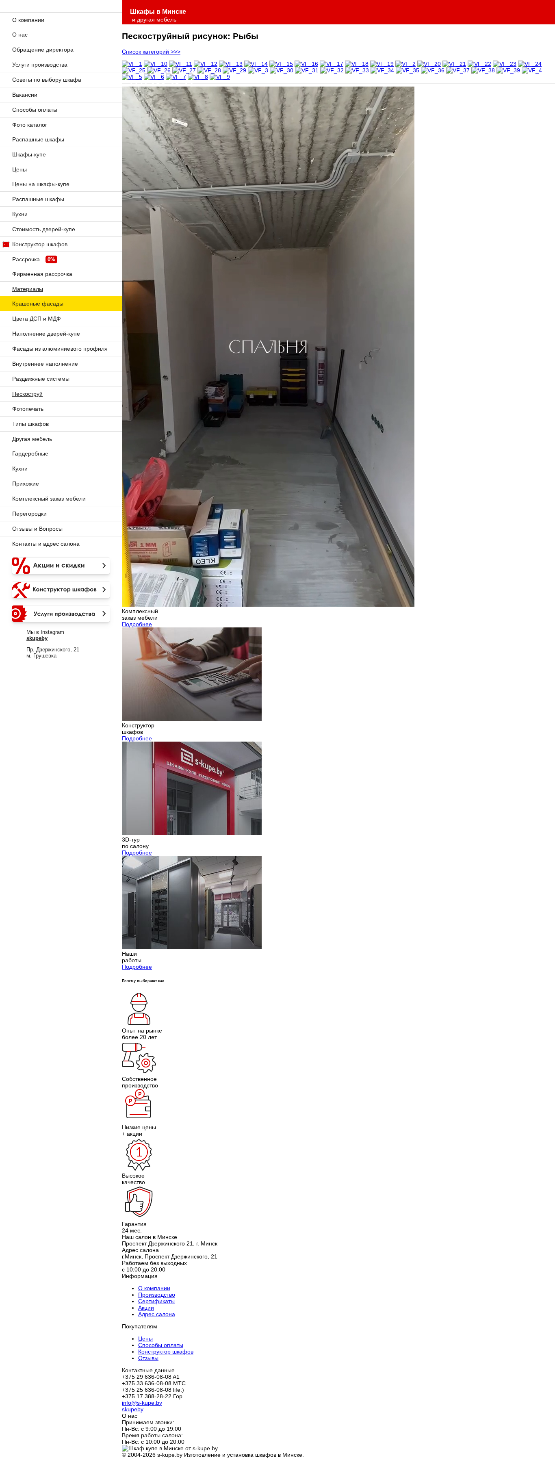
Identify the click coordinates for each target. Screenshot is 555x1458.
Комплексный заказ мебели (49, 498)
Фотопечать (27, 409)
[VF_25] (133, 70)
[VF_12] (205, 64)
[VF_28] (209, 70)
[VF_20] (429, 64)
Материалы (27, 289)
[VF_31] (307, 70)
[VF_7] (176, 77)
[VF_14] (256, 64)
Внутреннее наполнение (45, 363)
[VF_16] (306, 64)
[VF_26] (159, 70)
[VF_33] (357, 70)
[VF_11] (180, 64)
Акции (146, 1307)
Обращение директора (43, 49)
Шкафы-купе (29, 154)
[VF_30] (281, 70)
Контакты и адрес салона (46, 543)
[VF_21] (454, 64)
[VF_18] (357, 64)
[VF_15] (281, 64)
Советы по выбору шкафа (46, 79)
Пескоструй (27, 394)
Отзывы (148, 1358)
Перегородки (29, 513)
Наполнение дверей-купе (46, 333)
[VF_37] (458, 70)
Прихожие (25, 483)
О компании (28, 20)
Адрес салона (156, 1314)
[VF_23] (504, 64)
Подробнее (137, 624)
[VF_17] (331, 64)
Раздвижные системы (40, 378)
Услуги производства (39, 64)
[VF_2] (405, 64)
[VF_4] (532, 70)
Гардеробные (30, 453)
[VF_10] (155, 64)
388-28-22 (161, 83)
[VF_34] (382, 70)
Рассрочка (26, 259)
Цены (19, 169)
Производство (156, 1294)
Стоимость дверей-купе (43, 229)
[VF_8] (198, 77)
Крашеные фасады (37, 303)
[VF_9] (220, 77)
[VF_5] (132, 77)
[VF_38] (483, 70)
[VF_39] (508, 70)
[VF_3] (258, 70)
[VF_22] (479, 64)
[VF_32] (332, 70)
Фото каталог (29, 125)
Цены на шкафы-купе (40, 184)
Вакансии (24, 94)
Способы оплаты (34, 109)
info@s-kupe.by (142, 1402)
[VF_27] (184, 70)
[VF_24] (530, 64)
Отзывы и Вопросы (37, 528)
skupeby (132, 1409)
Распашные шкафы (38, 139)
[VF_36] (432, 70)
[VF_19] (382, 64)
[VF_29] (234, 70)
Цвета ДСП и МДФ (36, 318)
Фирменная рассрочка (42, 274)
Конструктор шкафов (39, 244)
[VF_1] (132, 64)
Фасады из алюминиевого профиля (60, 348)
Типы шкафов (30, 424)
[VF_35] (407, 70)
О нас (20, 34)
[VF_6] (154, 77)
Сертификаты (156, 1301)
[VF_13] (231, 64)
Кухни (20, 214)
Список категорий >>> (151, 51)
